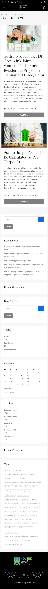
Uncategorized (10, 350)
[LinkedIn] (27, 575)
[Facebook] (7, 575)
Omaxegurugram (21, 515)
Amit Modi (18, 470)
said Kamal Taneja (27, 519)
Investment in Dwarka (11, 503)
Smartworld (8, 524)
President (32, 515)
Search (8, 227)
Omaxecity (23, 511)
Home (6, 14)
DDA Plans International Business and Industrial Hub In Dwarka (23, 483)
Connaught (32, 474)
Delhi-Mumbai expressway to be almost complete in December (23, 255)
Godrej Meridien (9, 495)
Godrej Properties (23, 495)
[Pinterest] (41, 575)
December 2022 (10, 410)
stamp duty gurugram (11, 532)
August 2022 (9, 423)
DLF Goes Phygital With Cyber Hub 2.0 (19, 261)
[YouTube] (34, 575)
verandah (27, 540)
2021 (12, 14)
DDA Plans (22, 478)
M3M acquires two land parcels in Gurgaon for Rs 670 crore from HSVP (23, 266)
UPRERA (19, 540)
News (22, 109)
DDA (14, 478)
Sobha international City (26, 528)
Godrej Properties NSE (11, 499)
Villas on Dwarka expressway (13, 544)
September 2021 (10, 436)
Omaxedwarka (9, 515)
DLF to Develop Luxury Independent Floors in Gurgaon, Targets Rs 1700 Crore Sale (21, 273)
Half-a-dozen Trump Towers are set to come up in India (23, 248)
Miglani (36, 507)
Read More (24, 115)
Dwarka (35, 487)
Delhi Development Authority (13, 487)
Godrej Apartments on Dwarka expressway (17, 491)
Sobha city (35, 524)
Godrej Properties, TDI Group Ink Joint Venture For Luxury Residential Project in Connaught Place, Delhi (24, 66)
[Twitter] (14, 575)
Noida (14, 511)
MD (30, 507)
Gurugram (25, 499)
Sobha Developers (10, 528)
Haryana (33, 499)
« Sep (6, 392)
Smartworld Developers (22, 524)
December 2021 (10, 430)
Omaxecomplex (33, 511)
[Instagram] (21, 575)
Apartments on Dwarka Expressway (15, 474)
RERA (17, 519)
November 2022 (10, 417)
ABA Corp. (8, 470)
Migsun (7, 511)
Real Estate (29, 109)
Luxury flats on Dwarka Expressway (15, 507)
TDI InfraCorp (9, 540)
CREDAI (7, 478)
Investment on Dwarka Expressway (31, 503)
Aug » (12, 392)
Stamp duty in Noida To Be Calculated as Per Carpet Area (24, 157)
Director (27, 487)
